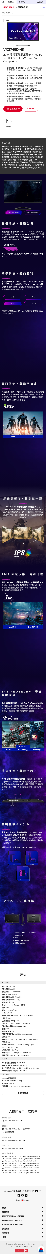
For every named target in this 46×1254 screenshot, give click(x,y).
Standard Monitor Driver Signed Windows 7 (20, 1161)
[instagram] (40, 1191)
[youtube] (23, 1195)
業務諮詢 (31, 109)
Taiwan (26, 1200)
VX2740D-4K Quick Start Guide (16, 1140)
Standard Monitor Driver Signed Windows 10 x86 (22, 1158)
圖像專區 (9, 127)
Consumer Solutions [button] (12, 1225)
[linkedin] (37, 1191)
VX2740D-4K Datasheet (13, 1121)
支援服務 (40, 2)
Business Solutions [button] (12, 1220)
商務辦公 (22, 2)
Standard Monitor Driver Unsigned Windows (21, 1170)
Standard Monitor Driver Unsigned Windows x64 (22, 1172)
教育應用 (11, 2)
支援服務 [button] (5, 1233)
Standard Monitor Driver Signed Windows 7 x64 (22, 1163)
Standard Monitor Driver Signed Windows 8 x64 (22, 1165)
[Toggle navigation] (43, 6)
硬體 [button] (4, 1208)
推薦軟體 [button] (5, 1212)
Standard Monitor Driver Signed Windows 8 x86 (22, 1168)
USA (19, 1250)
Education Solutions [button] (13, 1216)
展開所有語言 (9, 1132)
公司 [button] (4, 1237)
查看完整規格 (23, 1093)
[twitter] (27, 1195)
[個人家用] (2, 2)
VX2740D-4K (7, 12)
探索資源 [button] (5, 1229)
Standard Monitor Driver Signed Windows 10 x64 (22, 1156)
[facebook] (19, 1195)
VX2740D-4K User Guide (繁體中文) (17, 1129)
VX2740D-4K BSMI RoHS (14, 1148)
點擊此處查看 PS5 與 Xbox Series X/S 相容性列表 (19, 847)
